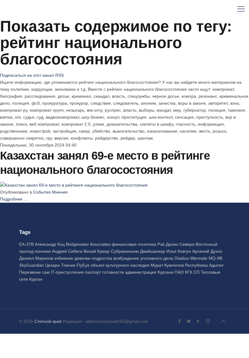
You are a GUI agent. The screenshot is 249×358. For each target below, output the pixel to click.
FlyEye (84, 265)
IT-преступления (68, 272)
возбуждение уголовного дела (143, 258)
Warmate (199, 258)
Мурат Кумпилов (168, 265)
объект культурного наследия (121, 265)
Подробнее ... (13, 199)
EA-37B (27, 244)
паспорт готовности (105, 272)
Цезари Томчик (61, 265)
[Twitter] (189, 321)
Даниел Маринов (36, 258)
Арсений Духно (207, 251)
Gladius (182, 258)
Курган (36, 279)
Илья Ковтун (179, 251)
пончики (43, 251)
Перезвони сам (35, 272)
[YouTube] (198, 321)
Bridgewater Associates (89, 244)
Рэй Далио (168, 244)
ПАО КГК (184, 272)
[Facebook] (179, 321)
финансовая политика (134, 244)
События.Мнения (50, 192)
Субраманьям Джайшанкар (138, 251)
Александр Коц (50, 244)
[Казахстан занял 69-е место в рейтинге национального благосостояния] (74, 185)
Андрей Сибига (68, 251)
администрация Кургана (150, 272)
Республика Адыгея (204, 265)
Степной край (48, 321)
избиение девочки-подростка (83, 258)
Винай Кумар (97, 251)
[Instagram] (208, 321)
